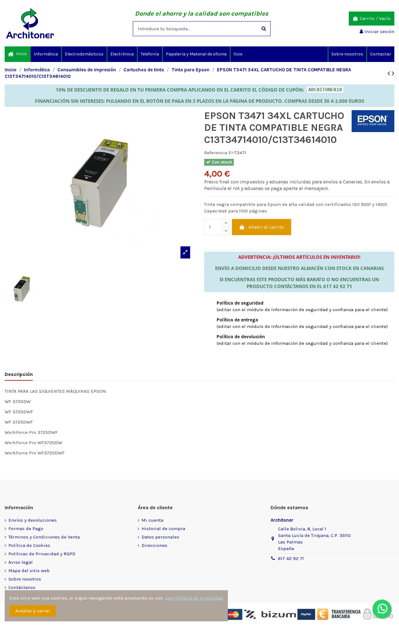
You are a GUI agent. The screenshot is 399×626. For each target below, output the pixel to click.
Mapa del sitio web (29, 570)
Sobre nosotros (24, 579)
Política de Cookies (29, 545)
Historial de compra (163, 528)
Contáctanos (22, 587)
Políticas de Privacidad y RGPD (41, 554)
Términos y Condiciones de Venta (44, 537)
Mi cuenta (152, 520)
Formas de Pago (25, 528)
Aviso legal (20, 562)
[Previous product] (389, 73)
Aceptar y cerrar (32, 611)
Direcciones (154, 545)
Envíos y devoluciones (32, 520)
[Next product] (393, 73)
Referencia (215, 152)
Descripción (19, 374)
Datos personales (160, 537)
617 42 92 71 (291, 558)
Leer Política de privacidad (194, 598)
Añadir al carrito (266, 227)
